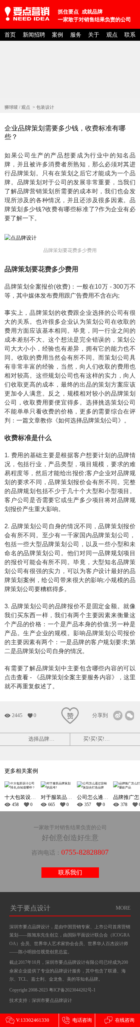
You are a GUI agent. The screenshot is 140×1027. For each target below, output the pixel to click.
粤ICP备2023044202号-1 (72, 990)
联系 (130, 35)
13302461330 (27, 1020)
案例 (57, 35)
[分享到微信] (129, 715)
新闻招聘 (34, 35)
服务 (75, 35)
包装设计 (45, 107)
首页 (10, 35)
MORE (123, 908)
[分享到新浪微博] (117, 715)
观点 (112, 35)
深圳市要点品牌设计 (52, 1000)
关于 (93, 35)
